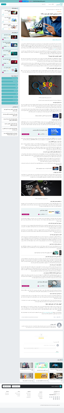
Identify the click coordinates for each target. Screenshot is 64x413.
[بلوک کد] (34, 348)
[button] (50, 4)
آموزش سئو (54, 49)
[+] (37, 348)
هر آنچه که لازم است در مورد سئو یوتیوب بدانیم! (44, 168)
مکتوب (60, 9)
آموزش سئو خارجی (43, 210)
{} (36, 348)
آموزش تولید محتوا (46, 312)
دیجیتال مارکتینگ (57, 9)
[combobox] (27, 4)
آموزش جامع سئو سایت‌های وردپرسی (40, 130)
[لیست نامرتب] (31, 348)
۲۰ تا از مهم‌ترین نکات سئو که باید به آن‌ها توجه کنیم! (43, 252)
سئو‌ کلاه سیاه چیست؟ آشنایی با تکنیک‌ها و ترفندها (43, 115)
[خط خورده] (28, 348)
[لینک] (35, 348)
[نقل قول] (32, 348)
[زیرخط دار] (27, 348)
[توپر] (24, 348)
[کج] (26, 348)
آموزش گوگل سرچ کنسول (42, 282)
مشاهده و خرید (25, 134)
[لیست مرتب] (30, 348)
